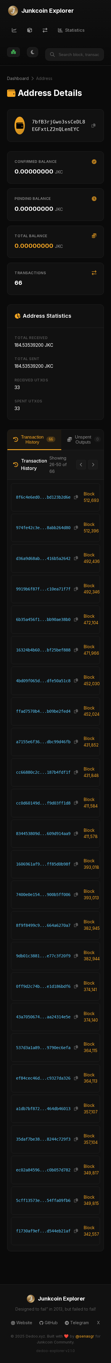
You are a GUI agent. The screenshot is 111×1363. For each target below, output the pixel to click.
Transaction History (37, 439)
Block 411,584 (91, 802)
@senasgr (84, 1336)
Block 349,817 (91, 1169)
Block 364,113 (90, 1078)
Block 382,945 (92, 925)
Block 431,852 (91, 741)
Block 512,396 (91, 527)
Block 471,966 (91, 650)
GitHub (51, 1322)
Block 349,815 (91, 1200)
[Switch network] (13, 52)
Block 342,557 (91, 1231)
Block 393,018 (91, 864)
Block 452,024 (91, 711)
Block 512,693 (91, 497)
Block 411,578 (91, 833)
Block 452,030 (92, 680)
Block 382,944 (92, 955)
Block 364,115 (90, 1047)
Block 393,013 (91, 894)
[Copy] (93, 126)
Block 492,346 (92, 589)
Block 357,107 (91, 1108)
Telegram (79, 1322)
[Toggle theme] (32, 52)
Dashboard (18, 78)
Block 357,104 (91, 1139)
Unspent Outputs (87, 439)
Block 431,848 (91, 772)
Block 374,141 (90, 986)
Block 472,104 (91, 619)
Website (24, 1322)
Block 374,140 (91, 1016)
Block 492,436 (92, 558)
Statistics (75, 30)
